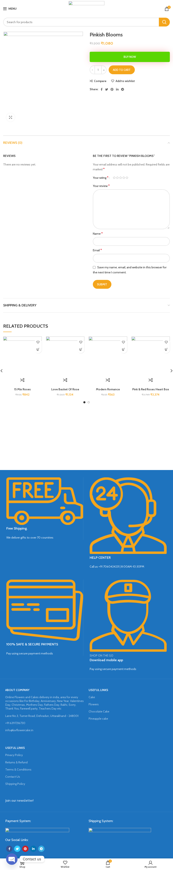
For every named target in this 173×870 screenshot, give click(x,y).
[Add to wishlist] (38, 342)
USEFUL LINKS (98, 690)
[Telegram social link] (122, 89)
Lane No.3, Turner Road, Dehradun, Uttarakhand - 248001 (41, 716)
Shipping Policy (15, 784)
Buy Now (130, 56)
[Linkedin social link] (117, 89)
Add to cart (122, 70)
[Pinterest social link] (112, 89)
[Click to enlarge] (10, 117)
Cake (92, 697)
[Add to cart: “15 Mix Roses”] (38, 349)
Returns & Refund (16, 762)
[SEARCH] (164, 22)
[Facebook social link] (101, 89)
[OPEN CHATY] (12, 859)
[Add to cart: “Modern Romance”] (123, 349)
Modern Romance (108, 389)
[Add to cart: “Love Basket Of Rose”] (80, 349)
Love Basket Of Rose (65, 389)
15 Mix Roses (22, 389)
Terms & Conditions (18, 769)
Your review (101, 186)
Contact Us (12, 777)
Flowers (94, 704)
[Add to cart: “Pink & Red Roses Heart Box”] (166, 349)
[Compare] (22, 380)
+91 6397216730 (15, 723)
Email (97, 250)
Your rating (100, 177)
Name (98, 234)
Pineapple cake (98, 718)
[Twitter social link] (106, 89)
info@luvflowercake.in (19, 730)
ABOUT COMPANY (17, 690)
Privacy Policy (14, 755)
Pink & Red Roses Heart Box (150, 389)
